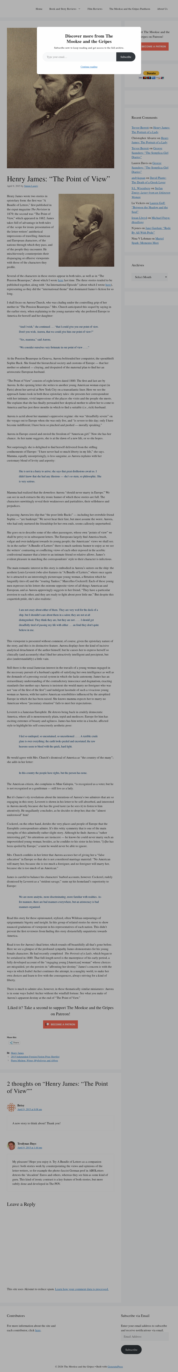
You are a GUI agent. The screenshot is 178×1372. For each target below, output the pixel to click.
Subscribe (125, 57)
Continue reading (89, 66)
